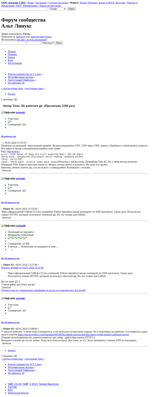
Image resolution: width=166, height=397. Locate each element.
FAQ (18, 5)
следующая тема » (34, 88)
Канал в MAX (107, 2)
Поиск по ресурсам (50, 5)
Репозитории (30, 5)
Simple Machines (49, 384)
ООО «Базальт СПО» (13, 2)
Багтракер (41, 2)
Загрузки (120, 2)
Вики (31, 2)
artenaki (20, 112)
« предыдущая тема (12, 88)
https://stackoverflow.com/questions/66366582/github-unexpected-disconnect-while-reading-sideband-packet (73, 334)
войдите (20, 36)
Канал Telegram (89, 2)
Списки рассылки (58, 2)
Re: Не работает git (10, 202)
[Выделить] (13, 151)
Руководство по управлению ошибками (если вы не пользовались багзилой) (43, 290)
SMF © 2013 (30, 384)
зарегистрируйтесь (41, 36)
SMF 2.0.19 (14, 384)
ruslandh (21, 225)
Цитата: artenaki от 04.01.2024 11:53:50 (22, 267)
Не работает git (8, 136)
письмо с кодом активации (31, 39)
